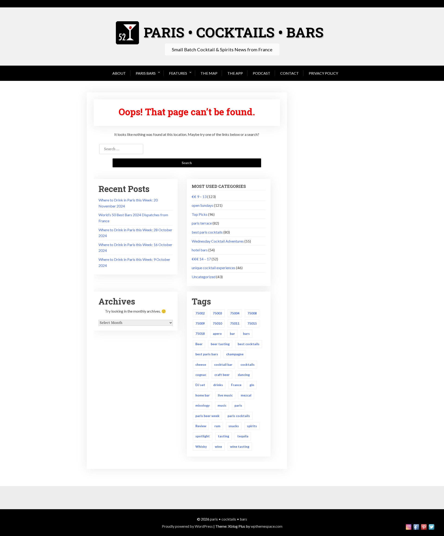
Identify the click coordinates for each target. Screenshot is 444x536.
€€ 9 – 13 (199, 196)
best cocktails (248, 344)
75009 (200, 323)
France (236, 385)
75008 (252, 313)
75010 (217, 323)
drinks (218, 385)
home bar (202, 395)
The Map (208, 73)
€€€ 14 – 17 (201, 259)
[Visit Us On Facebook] (416, 526)
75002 (200, 313)
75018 (200, 333)
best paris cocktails (207, 232)
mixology (202, 405)
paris (238, 405)
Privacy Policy (323, 73)
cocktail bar (223, 364)
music (222, 405)
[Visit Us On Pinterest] (424, 526)
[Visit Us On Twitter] (431, 526)
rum (217, 426)
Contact (289, 73)
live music (225, 395)
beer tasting (220, 344)
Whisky (201, 446)
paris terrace (202, 223)
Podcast (261, 73)
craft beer (222, 375)
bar (232, 333)
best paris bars (206, 354)
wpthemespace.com (266, 526)
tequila (242, 436)
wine (218, 446)
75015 (252, 323)
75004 (234, 313)
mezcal (246, 395)
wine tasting (239, 446)
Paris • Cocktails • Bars (228, 519)
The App (235, 73)
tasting (223, 436)
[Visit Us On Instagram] (408, 526)
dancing (244, 375)
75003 (217, 313)
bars (246, 333)
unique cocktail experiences (213, 267)
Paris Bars (146, 73)
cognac (200, 375)
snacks (233, 426)
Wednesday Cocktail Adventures (218, 241)
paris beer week (207, 416)
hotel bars (200, 250)
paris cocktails (239, 416)
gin (252, 385)
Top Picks (199, 214)
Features (178, 73)
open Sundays (202, 205)
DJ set (200, 385)
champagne (235, 354)
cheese (200, 364)
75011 (234, 323)
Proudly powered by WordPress (187, 526)
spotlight (202, 436)
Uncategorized (204, 276)
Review (200, 426)
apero (217, 333)
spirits (252, 426)
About (119, 73)
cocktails (247, 364)
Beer (199, 344)
